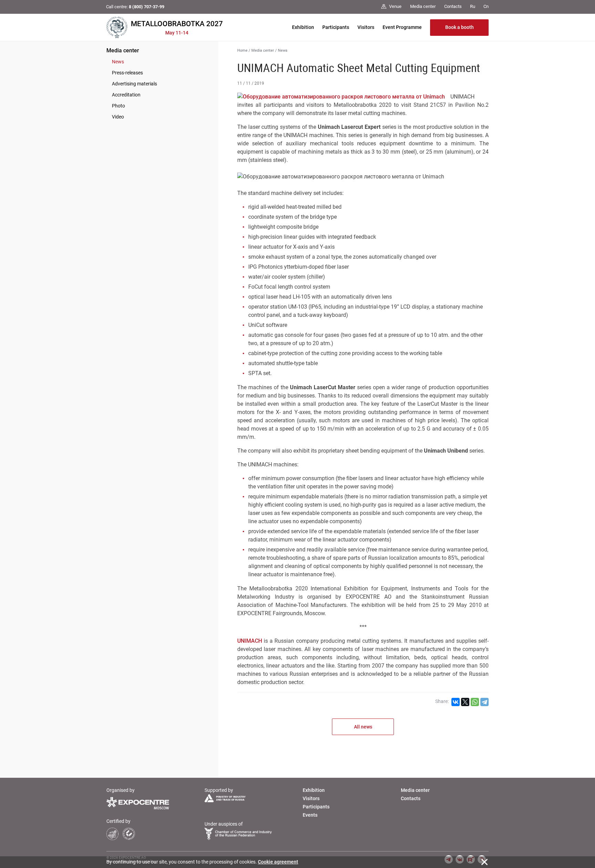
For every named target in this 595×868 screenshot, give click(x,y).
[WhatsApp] (475, 702)
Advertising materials (134, 83)
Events (310, 815)
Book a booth (459, 27)
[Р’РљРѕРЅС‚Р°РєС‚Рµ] (455, 702)
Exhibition (303, 27)
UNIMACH (249, 641)
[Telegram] (484, 702)
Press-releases (127, 72)
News (118, 61)
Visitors (365, 27)
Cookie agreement (278, 862)
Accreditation (126, 94)
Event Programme (402, 27)
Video (118, 117)
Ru (472, 6)
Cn (486, 6)
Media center (122, 50)
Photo (118, 105)
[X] (465, 702)
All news (363, 727)
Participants (335, 27)
